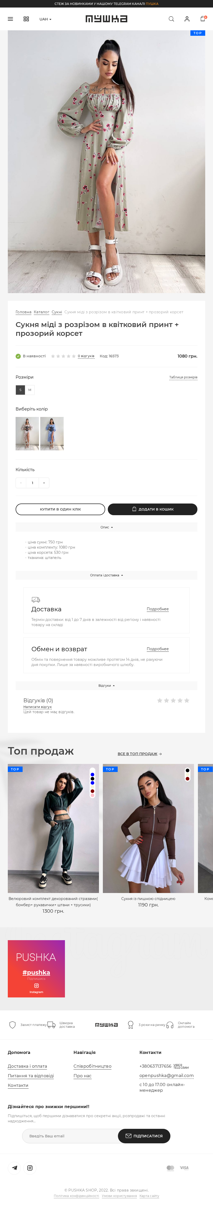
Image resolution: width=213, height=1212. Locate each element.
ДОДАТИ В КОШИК (156, 509)
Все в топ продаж (137, 754)
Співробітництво (92, 1066)
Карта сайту (149, 1196)
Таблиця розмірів (183, 377)
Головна (23, 312)
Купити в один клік (60, 509)
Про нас (82, 1075)
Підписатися (148, 1136)
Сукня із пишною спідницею (148, 898)
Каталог (41, 312)
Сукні (57, 312)
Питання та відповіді (31, 1075)
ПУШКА (152, 4)
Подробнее (158, 609)
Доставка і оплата (27, 1066)
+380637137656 (155, 1066)
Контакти (18, 1085)
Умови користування (119, 1196)
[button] (99, 286)
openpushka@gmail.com (166, 1075)
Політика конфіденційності (76, 1196)
